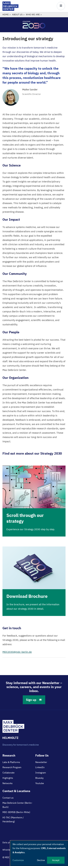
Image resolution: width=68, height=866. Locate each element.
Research (8, 755)
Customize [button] (18, 860)
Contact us (8, 797)
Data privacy (8, 842)
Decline (41, 860)
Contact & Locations (16, 791)
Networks (7, 783)
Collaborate (8, 772)
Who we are (33, 14)
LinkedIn (40, 767)
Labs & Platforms (11, 762)
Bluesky (39, 777)
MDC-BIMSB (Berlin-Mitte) (16, 812)
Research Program (11, 767)
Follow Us (42, 755)
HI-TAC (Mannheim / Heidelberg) (13, 819)
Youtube (39, 783)
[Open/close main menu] (61, 6)
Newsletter (41, 762)
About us (17, 14)
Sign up (31, 700)
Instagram (40, 772)
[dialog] (39, 853)
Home (5, 14)
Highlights (7, 777)
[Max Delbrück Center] (10, 9)
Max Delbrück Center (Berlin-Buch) (17, 804)
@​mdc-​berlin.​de (17, 651)
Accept (55, 860)
